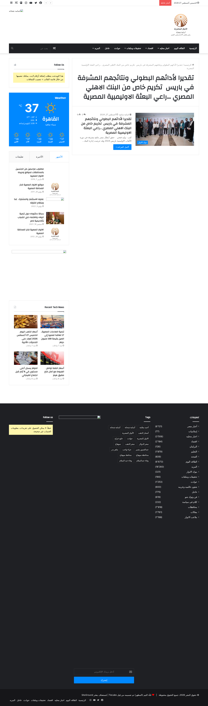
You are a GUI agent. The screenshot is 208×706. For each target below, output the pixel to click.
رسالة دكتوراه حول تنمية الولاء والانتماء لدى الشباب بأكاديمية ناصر (31, 217)
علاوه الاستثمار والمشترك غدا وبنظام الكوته (29, 201)
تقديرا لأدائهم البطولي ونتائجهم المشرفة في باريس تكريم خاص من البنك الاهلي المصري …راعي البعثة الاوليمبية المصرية (106, 126)
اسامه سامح (124, 114)
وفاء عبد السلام (125, 460)
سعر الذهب (130, 444)
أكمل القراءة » (122, 147)
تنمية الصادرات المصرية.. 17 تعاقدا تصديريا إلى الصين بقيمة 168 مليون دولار (52, 337)
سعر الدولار (144, 444)
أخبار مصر (192, 426)
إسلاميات (192, 431)
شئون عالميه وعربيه (187, 487)
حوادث (117, 48)
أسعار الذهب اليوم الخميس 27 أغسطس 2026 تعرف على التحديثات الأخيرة (124, 2)
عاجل (107, 48)
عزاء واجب (127, 449)
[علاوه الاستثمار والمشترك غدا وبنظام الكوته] (55, 203)
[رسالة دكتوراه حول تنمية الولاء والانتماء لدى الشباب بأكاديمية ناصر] (55, 218)
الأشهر (59, 156)
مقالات (194, 512)
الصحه (194, 456)
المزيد (97, 48)
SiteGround (87, 695)
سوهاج (118, 444)
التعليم (194, 451)
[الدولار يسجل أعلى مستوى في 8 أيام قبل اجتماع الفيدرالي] (26, 358)
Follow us (48, 417)
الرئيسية (193, 48)
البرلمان (193, 446)
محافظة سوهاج (142, 455)
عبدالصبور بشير (142, 449)
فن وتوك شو (191, 497)
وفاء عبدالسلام (142, 460)
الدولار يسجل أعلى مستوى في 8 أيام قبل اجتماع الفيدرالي (26, 371)
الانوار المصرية (143, 438)
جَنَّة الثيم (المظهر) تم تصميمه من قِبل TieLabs (130, 695)
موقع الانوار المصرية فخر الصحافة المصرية (32, 186)
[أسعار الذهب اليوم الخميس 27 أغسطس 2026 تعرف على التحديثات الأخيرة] (26, 321)
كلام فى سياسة (189, 502)
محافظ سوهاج (125, 455)
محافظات (192, 507)
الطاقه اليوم (179, 48)
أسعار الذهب (143, 433)
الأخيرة (39, 156)
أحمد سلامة (144, 427)
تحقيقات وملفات (134, 48)
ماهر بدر (114, 449)
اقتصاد (150, 48)
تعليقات (19, 156)
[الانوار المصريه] (180, 25)
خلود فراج (119, 438)
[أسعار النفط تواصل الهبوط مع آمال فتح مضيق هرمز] (52, 358)
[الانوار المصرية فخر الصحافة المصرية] (55, 234)
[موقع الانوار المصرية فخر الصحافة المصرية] (55, 189)
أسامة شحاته (115, 427)
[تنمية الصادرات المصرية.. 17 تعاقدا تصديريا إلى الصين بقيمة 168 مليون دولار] (52, 321)
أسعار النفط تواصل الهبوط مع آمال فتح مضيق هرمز (54, 371)
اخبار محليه (164, 48)
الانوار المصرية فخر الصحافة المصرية (30, 231)
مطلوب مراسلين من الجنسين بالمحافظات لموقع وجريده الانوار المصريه (30, 172)
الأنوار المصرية (128, 433)
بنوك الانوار (192, 471)
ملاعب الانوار (191, 517)
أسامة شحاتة (130, 427)
